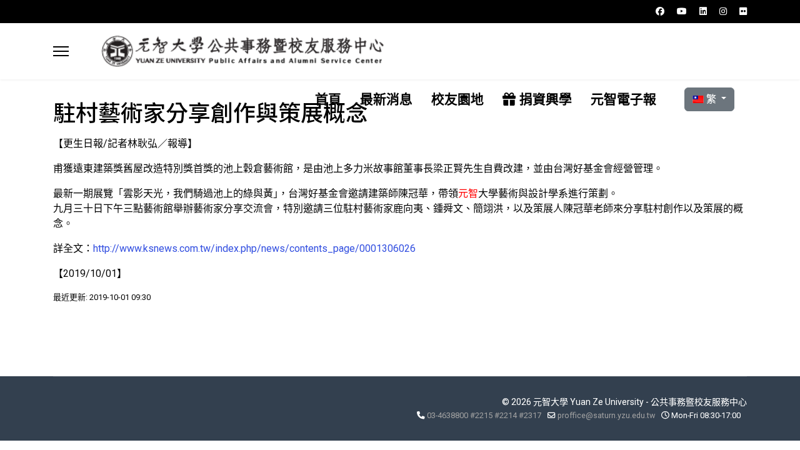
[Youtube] (682, 11)
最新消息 (386, 99)
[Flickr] (743, 11)
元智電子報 (623, 99)
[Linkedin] (703, 11)
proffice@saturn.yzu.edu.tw (606, 415)
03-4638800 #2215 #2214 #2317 (484, 415)
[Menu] (61, 51)
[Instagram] (723, 11)
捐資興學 (544, 99)
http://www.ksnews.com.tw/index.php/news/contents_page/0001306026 (254, 248)
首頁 (328, 99)
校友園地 (457, 99)
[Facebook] (660, 11)
